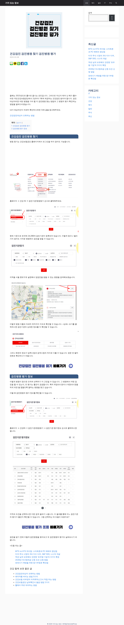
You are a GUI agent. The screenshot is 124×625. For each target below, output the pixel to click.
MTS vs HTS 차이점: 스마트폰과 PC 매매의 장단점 (36, 551)
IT (105, 3)
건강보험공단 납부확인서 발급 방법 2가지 (32, 582)
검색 (90, 13)
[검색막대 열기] (116, 3)
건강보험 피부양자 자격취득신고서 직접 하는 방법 (35, 579)
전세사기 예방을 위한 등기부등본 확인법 (31, 563)
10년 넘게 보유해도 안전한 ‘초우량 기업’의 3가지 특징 (37, 557)
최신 (90, 116)
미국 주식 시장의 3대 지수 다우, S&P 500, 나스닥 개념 (37, 554)
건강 (86, 3)
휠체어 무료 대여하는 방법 (26, 585)
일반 (99, 3)
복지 (93, 3)
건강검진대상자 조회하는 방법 (22, 115)
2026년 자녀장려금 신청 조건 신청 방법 (31, 560)
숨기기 (19, 123)
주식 (110, 3)
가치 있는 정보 (12, 3)
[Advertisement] (27, 79)
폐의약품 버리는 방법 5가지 (26, 576)
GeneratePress (72, 624)
